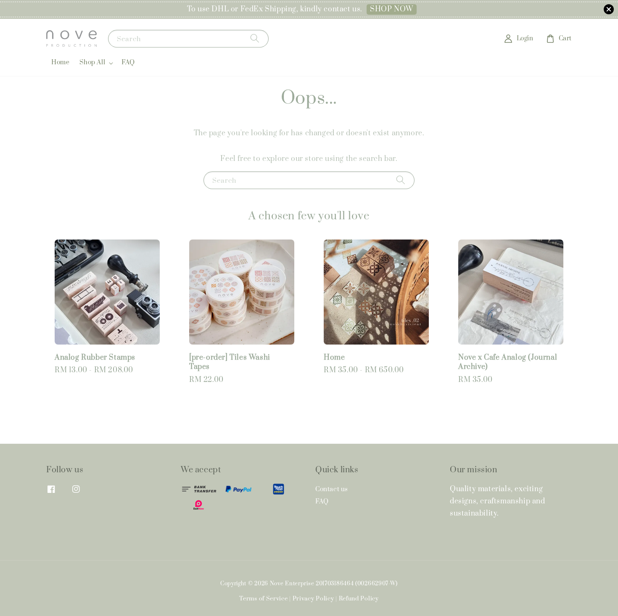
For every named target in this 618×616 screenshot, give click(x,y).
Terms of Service (263, 599)
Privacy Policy (313, 599)
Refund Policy (359, 599)
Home (60, 62)
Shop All (92, 62)
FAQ (128, 62)
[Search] (254, 38)
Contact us (331, 489)
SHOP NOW (391, 9)
